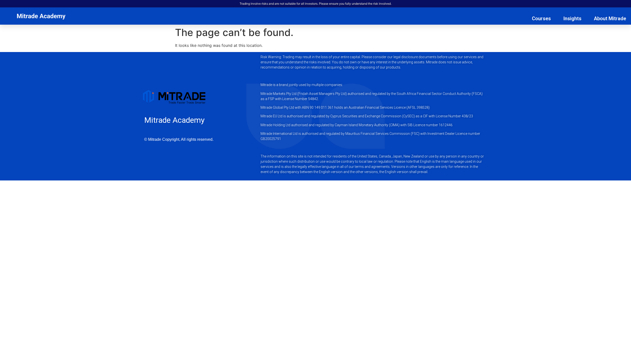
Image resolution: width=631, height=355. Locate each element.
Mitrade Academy (174, 120)
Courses (541, 18)
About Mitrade (610, 18)
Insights (572, 18)
